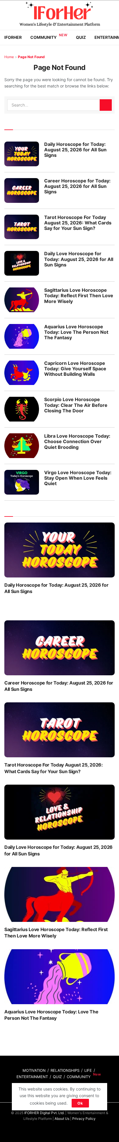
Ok (80, 1103)
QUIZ (57, 1076)
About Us (62, 1118)
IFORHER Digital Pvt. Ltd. (44, 1113)
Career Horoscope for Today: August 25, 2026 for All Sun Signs (77, 186)
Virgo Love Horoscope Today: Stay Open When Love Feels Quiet (77, 478)
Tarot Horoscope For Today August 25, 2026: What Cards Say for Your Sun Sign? (77, 222)
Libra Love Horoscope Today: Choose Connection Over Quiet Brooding (77, 441)
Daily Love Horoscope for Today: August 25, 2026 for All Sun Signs (78, 259)
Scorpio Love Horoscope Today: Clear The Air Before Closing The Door (75, 404)
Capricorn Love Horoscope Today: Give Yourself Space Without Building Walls (75, 368)
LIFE (88, 1070)
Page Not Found (31, 57)
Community (43, 37)
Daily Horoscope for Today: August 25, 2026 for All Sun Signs (75, 149)
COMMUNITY (79, 1076)
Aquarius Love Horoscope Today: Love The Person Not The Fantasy (76, 332)
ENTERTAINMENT (32, 1076)
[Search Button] (106, 105)
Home (9, 57)
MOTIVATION (34, 1070)
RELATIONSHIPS (65, 1070)
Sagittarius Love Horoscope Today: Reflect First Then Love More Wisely (78, 295)
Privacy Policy (84, 1118)
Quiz (81, 37)
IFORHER (13, 37)
